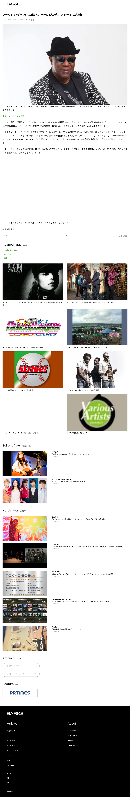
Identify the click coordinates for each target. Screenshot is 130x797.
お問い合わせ (72, 736)
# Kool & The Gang (10, 250)
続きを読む (123, 235)
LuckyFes (10, 765)
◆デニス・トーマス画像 (14, 116)
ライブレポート (12, 750)
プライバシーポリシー (76, 745)
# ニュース (7, 254)
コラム (9, 755)
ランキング (11, 740)
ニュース (10, 736)
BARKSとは (72, 731)
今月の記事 (11, 731)
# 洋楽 (5, 258)
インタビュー (12, 745)
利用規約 (71, 740)
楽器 (8, 760)
